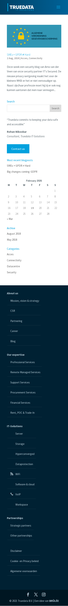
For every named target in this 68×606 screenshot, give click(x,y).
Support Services (20, 382)
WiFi (17, 474)
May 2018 (12, 239)
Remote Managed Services (25, 372)
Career (14, 331)
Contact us (18, 149)
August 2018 (14, 233)
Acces (24, 58)
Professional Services (22, 362)
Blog (13, 341)
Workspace (21, 504)
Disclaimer (16, 551)
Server (19, 433)
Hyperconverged (24, 454)
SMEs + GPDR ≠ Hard (18, 54)
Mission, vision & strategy (24, 300)
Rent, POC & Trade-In (22, 412)
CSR (12, 310)
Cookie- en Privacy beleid (24, 561)
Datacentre (13, 266)
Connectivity (35, 58)
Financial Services (20, 402)
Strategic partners (20, 525)
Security (11, 272)
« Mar (10, 219)
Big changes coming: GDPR (22, 171)
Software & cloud (24, 484)
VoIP (18, 494)
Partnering (16, 321)
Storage (19, 444)
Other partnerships (21, 535)
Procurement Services (23, 392)
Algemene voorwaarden (23, 571)
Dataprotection (24, 464)
